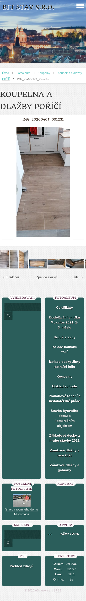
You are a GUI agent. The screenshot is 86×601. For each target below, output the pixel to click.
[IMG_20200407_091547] (38, 267)
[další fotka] (78, 182)
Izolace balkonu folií (64, 349)
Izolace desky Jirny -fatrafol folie (64, 364)
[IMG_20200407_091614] (4, 267)
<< (50, 534)
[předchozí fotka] (7, 182)
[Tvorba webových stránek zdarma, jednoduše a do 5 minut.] (52, 591)
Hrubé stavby (64, 337)
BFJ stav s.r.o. (28, 7)
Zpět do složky (46, 277)
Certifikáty (64, 307)
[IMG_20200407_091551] (23, 267)
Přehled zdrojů (21, 566)
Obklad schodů (64, 386)
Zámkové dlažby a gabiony (64, 467)
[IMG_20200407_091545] (56, 267)
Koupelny (44, 73)
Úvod (5, 73)
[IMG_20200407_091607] (14, 267)
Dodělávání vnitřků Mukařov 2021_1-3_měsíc (64, 322)
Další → (78, 277)
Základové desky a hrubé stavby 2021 (64, 438)
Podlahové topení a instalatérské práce (65, 398)
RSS (58, 590)
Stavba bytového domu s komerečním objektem (64, 418)
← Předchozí (11, 277)
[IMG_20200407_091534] (75, 267)
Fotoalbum (23, 73)
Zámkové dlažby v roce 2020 (64, 452)
